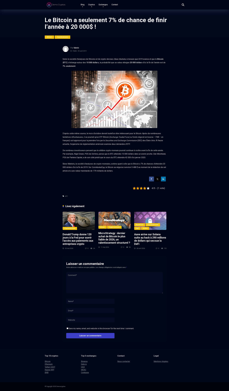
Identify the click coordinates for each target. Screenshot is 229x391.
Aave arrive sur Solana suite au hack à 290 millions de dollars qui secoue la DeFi (150, 239)
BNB (46, 372)
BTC (66, 196)
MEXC (83, 370)
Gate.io (84, 364)
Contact (115, 4)
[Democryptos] (56, 4)
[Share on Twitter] (157, 180)
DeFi (137, 228)
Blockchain (139, 224)
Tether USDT (50, 367)
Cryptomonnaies (62, 37)
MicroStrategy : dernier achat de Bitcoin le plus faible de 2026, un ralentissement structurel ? (114, 238)
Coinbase (85, 372)
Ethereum (49, 364)
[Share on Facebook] (151, 180)
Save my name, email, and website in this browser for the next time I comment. (101, 328)
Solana (145, 228)
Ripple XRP (49, 370)
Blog (82, 4)
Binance (84, 361)
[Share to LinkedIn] (163, 180)
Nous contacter (123, 361)
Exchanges (103, 4)
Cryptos (91, 4)
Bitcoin (49, 37)
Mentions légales (161, 361)
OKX (83, 367)
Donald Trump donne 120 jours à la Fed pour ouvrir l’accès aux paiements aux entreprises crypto (78, 239)
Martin (76, 48)
